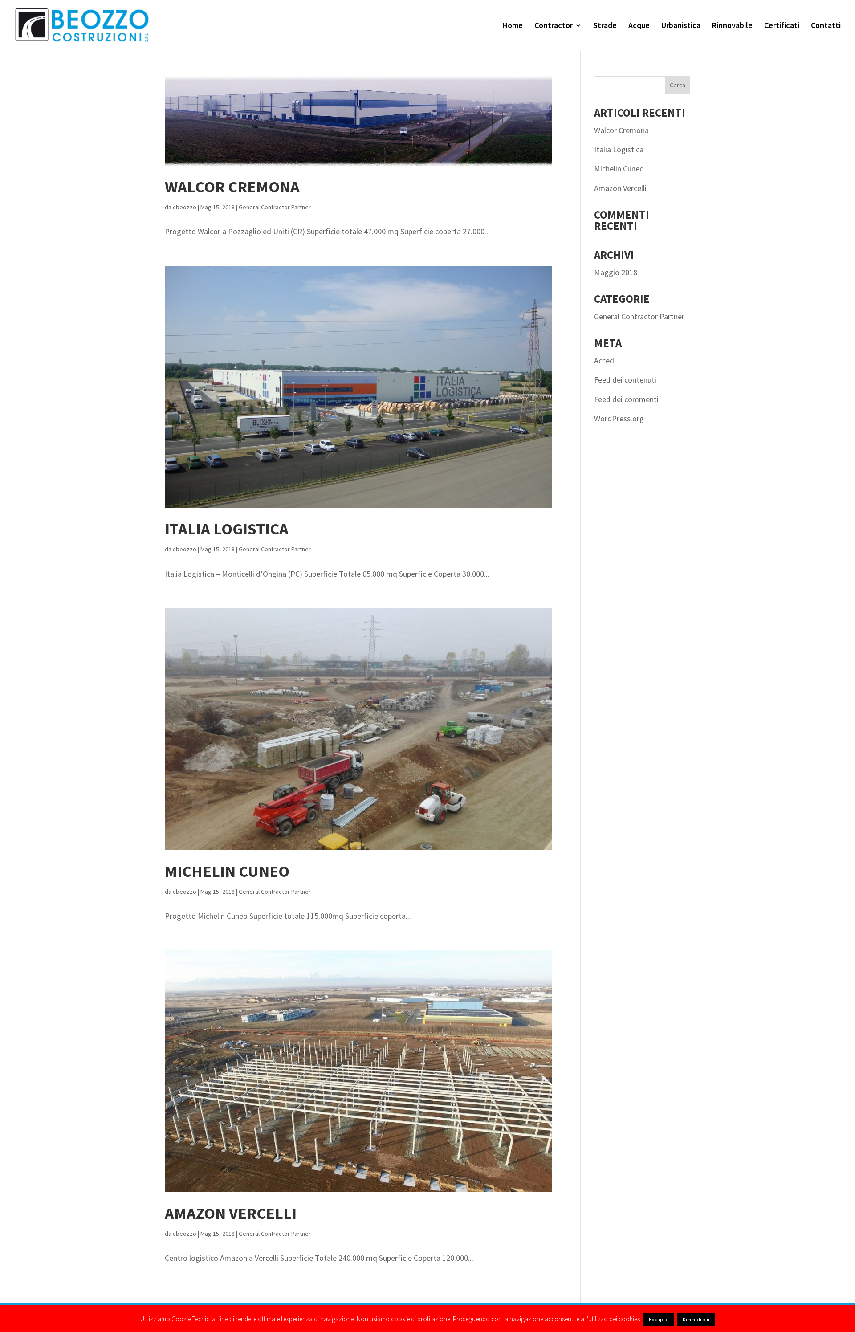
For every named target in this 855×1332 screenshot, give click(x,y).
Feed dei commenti (626, 399)
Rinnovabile (732, 26)
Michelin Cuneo (227, 871)
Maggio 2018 (615, 272)
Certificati (781, 26)
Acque (639, 26)
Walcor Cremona (232, 187)
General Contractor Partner (275, 207)
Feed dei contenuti (625, 380)
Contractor (553, 26)
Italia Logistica (227, 529)
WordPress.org (619, 418)
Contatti (826, 26)
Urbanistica (680, 26)
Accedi (605, 360)
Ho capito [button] (658, 1319)
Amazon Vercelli (231, 1213)
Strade (605, 26)
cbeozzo (184, 207)
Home (512, 26)
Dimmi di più (696, 1319)
